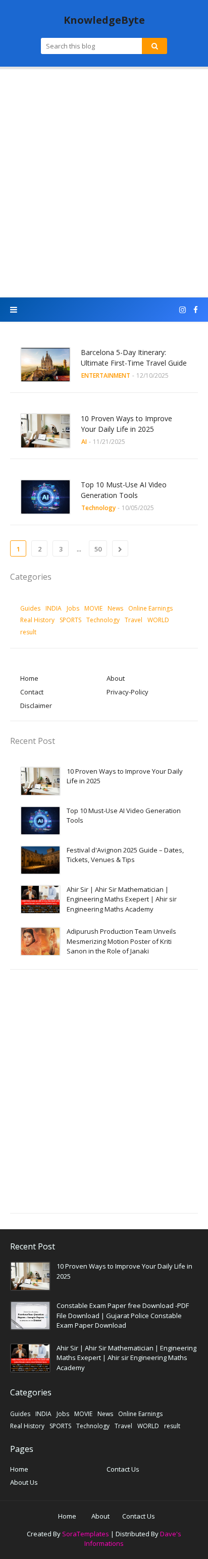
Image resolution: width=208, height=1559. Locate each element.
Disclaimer (36, 705)
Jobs (73, 608)
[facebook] (194, 309)
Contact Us (123, 1469)
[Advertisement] (104, 183)
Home (29, 678)
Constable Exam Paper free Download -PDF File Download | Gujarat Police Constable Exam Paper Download (123, 1315)
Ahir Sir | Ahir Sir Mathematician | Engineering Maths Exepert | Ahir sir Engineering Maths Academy (122, 899)
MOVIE (93, 608)
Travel (133, 620)
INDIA (53, 608)
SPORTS (70, 620)
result (28, 632)
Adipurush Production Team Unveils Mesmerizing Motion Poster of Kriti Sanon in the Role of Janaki (121, 941)
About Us (24, 1482)
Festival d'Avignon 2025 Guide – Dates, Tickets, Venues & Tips (125, 855)
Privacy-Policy (127, 691)
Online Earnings (150, 608)
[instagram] (182, 309)
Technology (103, 620)
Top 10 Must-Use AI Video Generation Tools (124, 490)
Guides (30, 608)
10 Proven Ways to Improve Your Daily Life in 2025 (126, 424)
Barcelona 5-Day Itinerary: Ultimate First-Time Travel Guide (134, 357)
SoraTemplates (85, 1533)
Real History (37, 620)
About (116, 678)
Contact (31, 691)
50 (97, 549)
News (115, 608)
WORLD (158, 620)
